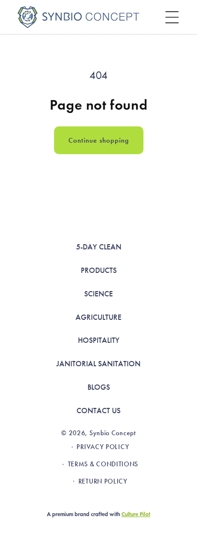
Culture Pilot (135, 514)
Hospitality (99, 340)
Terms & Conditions (103, 464)
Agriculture (98, 317)
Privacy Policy (103, 447)
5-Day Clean (98, 246)
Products (99, 270)
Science (98, 293)
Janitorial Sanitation (98, 363)
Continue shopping (98, 140)
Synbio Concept (112, 433)
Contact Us (98, 410)
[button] (172, 17)
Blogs (99, 387)
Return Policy (103, 481)
